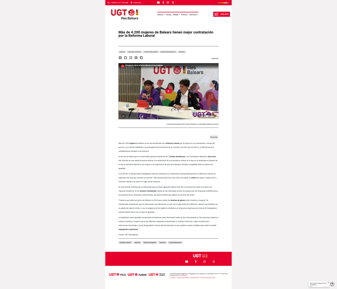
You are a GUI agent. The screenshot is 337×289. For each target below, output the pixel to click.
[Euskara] (228, 3)
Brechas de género (150, 242)
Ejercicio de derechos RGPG (207, 277)
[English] (219, 3)
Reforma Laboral (125, 242)
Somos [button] (160, 15)
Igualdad (162, 242)
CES (180, 275)
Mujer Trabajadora (150, 52)
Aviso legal (172, 277)
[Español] (221, 3)
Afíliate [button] (175, 15)
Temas (168, 15)
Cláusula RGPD (194, 277)
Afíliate (224, 14)
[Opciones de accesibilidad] (332, 284)
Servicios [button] (193, 15)
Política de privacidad (183, 277)
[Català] (223, 3)
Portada (181, 52)
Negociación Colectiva (168, 52)
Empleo (122, 52)
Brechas (137, 242)
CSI (186, 275)
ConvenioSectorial (175, 242)
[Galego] (226, 3)
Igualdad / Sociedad (134, 52)
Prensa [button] (184, 15)
